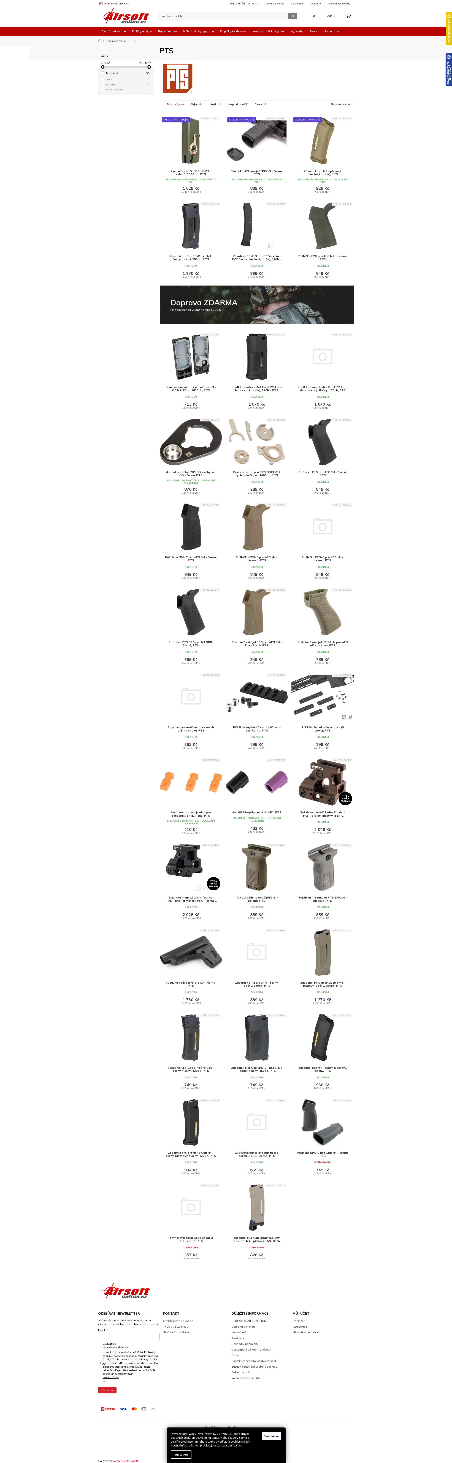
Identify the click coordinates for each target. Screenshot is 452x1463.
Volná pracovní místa (245, 1378)
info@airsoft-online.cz (178, 1321)
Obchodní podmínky (339, 3)
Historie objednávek (306, 1332)
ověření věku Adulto (126, 1461)
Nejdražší (215, 104)
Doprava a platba (274, 3)
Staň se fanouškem (176, 1332)
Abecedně (260, 104)
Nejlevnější (197, 104)
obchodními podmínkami (115, 1347)
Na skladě (127, 73)
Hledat (292, 16)
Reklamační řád (241, 1372)
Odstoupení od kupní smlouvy (251, 1349)
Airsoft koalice (213, 1427)
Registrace (300, 1326)
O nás (235, 1355)
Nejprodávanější (238, 104)
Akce (127, 79)
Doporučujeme (127, 89)
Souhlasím (271, 1436)
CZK (329, 16)
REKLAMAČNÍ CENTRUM (244, 3)
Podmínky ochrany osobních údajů (254, 1361)
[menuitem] (113, 31)
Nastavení (181, 1454)
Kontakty (315, 3)
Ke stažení (297, 3)
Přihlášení (299, 1321)
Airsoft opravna (237, 1427)
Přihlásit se (107, 1390)
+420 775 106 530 (176, 1326)
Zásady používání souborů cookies (254, 1366)
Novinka (127, 84)
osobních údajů (111, 1377)
